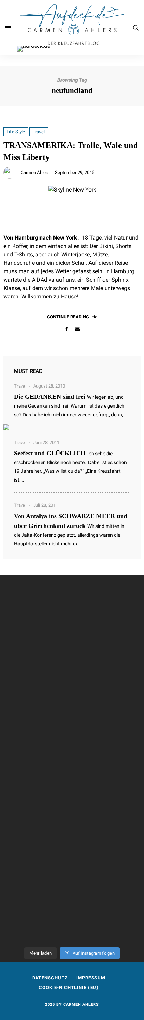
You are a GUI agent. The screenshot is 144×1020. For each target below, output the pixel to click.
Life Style (16, 131)
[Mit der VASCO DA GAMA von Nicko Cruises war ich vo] (72, 604)
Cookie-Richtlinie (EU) (69, 987)
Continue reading (68, 317)
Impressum (90, 977)
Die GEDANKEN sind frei (49, 396)
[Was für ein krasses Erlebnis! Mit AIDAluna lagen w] (72, 783)
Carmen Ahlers (35, 172)
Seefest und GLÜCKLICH (50, 453)
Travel (39, 131)
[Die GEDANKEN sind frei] (72, 427)
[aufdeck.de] (72, 28)
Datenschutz (50, 977)
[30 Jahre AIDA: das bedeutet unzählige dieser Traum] (72, 920)
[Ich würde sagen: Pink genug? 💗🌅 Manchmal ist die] (72, 654)
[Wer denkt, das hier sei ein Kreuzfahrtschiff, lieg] (72, 716)
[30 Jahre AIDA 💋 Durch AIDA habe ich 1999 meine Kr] (72, 854)
